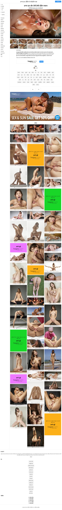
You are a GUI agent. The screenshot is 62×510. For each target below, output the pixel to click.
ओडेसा (34, 84)
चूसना (53, 72)
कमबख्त (52, 82)
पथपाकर (24, 82)
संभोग (44, 82)
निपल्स (22, 72)
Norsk (2, 26)
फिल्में (2, 8)
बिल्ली (33, 72)
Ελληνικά (3, 31)
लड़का (38, 79)
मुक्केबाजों (48, 82)
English (2, 33)
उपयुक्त (49, 77)
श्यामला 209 (31, 472)
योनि (41, 79)
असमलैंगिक (40, 82)
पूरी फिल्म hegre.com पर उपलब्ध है (36, 8)
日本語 (2, 35)
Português (2, 17)
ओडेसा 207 (31, 484)
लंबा (31, 74)
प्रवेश (47, 74)
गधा (38, 72)
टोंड (31, 77)
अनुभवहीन (44, 77)
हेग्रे (31, 497)
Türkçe (2, 37)
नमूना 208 (31, 474)
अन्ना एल (36, 67)
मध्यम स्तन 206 (31, 487)
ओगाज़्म (18, 77)
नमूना (34, 74)
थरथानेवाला (19, 82)
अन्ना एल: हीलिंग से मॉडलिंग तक (28, 1)
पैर (35, 72)
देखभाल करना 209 (31, 465)
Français (2, 51)
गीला (41, 72)
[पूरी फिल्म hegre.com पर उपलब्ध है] (31, 46)
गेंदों (44, 79)
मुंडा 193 (31, 491)
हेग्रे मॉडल (31, 501)
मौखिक (38, 74)
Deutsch (2, 47)
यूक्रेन (26, 72)
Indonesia (2, 21)
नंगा (41, 74)
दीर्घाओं (3, 6)
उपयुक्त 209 (31, 463)
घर (2, 4)
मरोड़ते (28, 82)
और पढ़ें (31, 456)
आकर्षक (40, 77)
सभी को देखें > (31, 493)
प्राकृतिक (48, 72)
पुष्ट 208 (31, 476)
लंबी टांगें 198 (31, 489)
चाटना (18, 74)
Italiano (2, 19)
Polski (2, 42)
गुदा (43, 74)
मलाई (36, 77)
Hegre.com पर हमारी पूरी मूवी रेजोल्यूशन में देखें (25, 57)
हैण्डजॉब (48, 79)
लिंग (25, 77)
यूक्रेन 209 (31, 469)
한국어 (2, 49)
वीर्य (53, 74)
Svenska (2, 30)
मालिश (28, 74)
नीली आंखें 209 (31, 467)
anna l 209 (31, 461)
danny (37, 84)
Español (2, 23)
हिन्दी (1, 54)
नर (22, 79)
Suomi (2, 44)
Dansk (2, 24)
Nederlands (3, 45)
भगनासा (53, 77)
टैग (2, 9)
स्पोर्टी (34, 79)
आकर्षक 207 (31, 482)
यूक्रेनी (36, 82)
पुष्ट (21, 74)
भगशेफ (22, 77)
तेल (24, 74)
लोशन (45, 72)
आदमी (20, 79)
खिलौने (32, 82)
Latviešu (2, 38)
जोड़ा (51, 79)
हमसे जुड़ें (58, 1)
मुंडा (29, 72)
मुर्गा (28, 79)
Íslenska (2, 28)
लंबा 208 (31, 478)
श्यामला (19, 72)
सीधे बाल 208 (31, 480)
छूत (28, 77)
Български (3, 52)
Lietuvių (2, 40)
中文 (1, 56)
